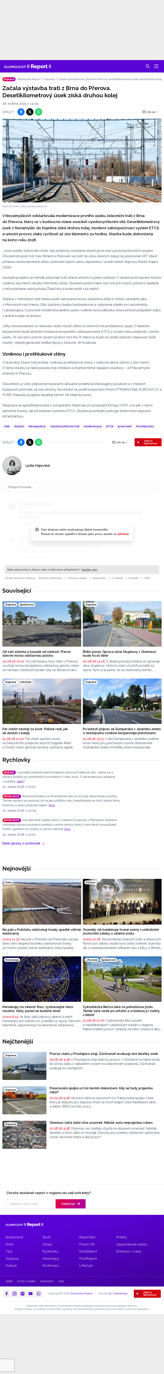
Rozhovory (50, 1265)
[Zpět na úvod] (27, 66)
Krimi (9, 1244)
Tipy (9, 1251)
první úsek (125, 426)
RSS (61, 1281)
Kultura (11, 1265)
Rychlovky (16, 759)
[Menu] (156, 66)
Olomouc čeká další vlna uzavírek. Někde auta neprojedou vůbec (101, 1123)
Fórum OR (87, 1244)
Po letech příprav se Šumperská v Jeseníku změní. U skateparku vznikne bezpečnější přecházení (122, 731)
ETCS (109, 426)
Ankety (121, 1237)
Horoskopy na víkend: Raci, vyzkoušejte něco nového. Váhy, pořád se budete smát (37, 1009)
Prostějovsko (145, 426)
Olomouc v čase (128, 1251)
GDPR (9, 1281)
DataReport (88, 1251)
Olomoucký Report (29, 79)
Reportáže (87, 1237)
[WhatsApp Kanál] (38, 1293)
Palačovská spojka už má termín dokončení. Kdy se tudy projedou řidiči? (101, 1090)
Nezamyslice (37, 426)
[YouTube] (30, 1293)
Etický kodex (26, 1281)
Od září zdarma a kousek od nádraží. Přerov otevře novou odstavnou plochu (36, 654)
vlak (7, 426)
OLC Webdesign (118, 1293)
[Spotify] (22, 1293)
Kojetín (19, 426)
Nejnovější (16, 868)
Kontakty (47, 1281)
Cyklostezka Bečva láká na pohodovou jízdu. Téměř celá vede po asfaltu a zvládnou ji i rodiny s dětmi (121, 1011)
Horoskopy (50, 1258)
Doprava (49, 79)
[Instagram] (14, 1293)
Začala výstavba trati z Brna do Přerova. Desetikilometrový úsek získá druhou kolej (110, 79)
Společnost (14, 1237)
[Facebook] (6, 1293)
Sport (46, 1237)
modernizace (93, 426)
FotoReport (88, 1258)
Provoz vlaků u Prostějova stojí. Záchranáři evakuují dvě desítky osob (104, 1054)
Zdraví (47, 1244)
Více (51, 805)
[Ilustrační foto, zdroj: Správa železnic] (82, 160)
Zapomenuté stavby (131, 1244)
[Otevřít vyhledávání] (148, 66)
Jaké (20, 781)
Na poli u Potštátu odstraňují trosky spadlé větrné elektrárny (41, 932)
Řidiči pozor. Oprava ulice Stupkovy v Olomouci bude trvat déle (119, 654)
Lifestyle (86, 1265)
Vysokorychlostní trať (64, 426)
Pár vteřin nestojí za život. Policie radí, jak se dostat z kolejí (35, 731)
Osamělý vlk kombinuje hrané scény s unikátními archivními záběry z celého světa (121, 932)
